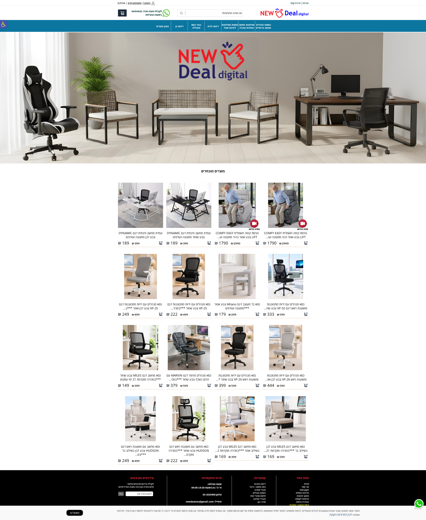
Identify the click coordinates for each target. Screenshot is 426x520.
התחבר (146, 3)
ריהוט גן (179, 26)
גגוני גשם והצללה (196, 26)
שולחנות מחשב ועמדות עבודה (246, 26)
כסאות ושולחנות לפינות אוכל (230, 26)
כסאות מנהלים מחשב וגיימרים (263, 26)
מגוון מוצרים (162, 26)
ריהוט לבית (213, 26)
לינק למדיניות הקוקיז (340, 514)
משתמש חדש (134, 3)
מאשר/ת (74, 513)
